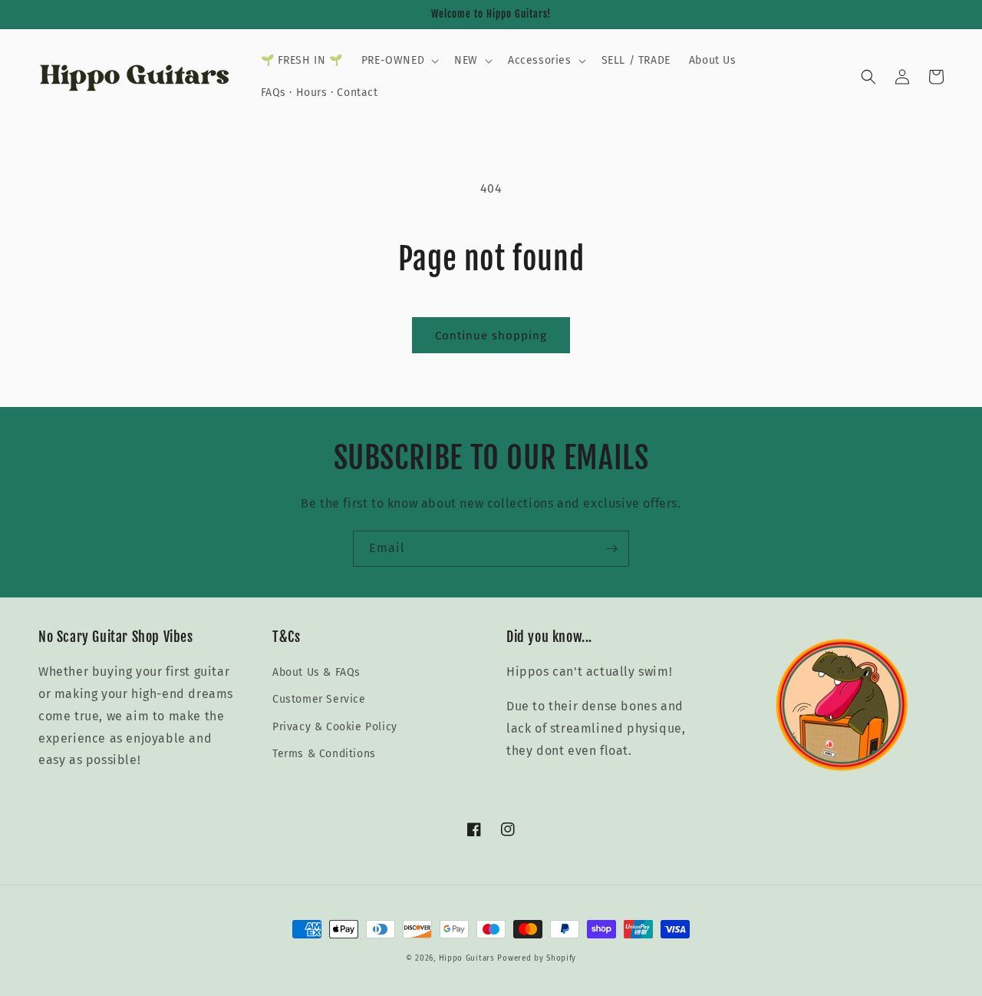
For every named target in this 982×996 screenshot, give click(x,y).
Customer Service (319, 699)
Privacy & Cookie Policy (334, 726)
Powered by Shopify (536, 958)
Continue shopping (491, 335)
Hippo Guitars (467, 958)
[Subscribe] (611, 549)
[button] (398, 61)
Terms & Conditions (324, 753)
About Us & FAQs (316, 672)
